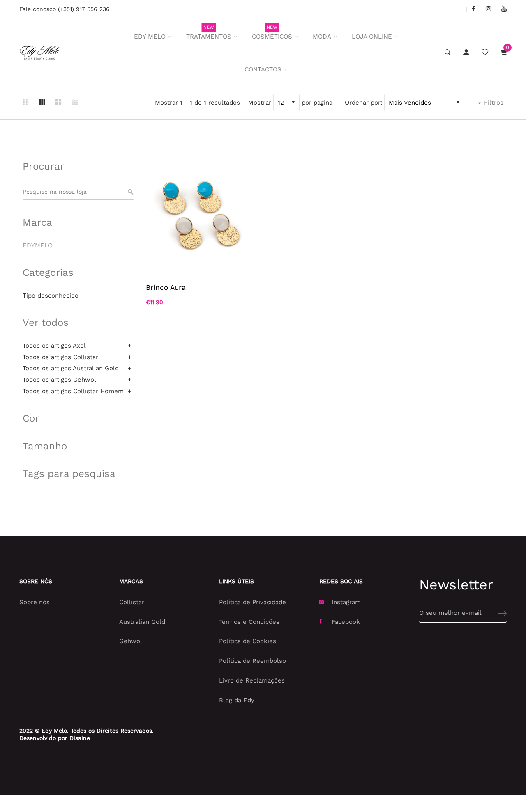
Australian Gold (142, 621)
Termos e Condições (249, 621)
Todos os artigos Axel (54, 345)
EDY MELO (150, 36)
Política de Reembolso (252, 660)
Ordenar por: (363, 102)
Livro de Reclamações (252, 680)
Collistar (131, 602)
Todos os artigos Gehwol (59, 379)
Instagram (346, 602)
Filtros (492, 102)
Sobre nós (34, 602)
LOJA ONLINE (372, 36)
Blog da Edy (236, 700)
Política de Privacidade (252, 602)
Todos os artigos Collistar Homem (73, 391)
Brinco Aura (166, 287)
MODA (322, 36)
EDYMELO (38, 245)
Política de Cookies (247, 641)
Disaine (79, 738)
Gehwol (130, 641)
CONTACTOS (263, 69)
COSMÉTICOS (272, 32)
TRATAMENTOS (208, 32)
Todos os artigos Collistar (60, 357)
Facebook (346, 621)
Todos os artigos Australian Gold (71, 368)
